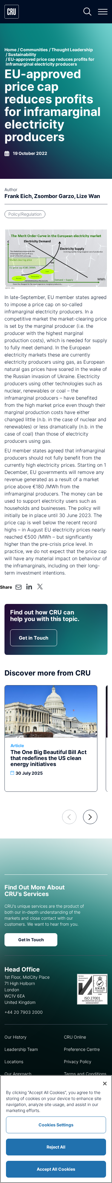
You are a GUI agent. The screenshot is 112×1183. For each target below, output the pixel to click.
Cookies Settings (56, 1124)
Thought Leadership (72, 49)
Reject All (56, 1146)
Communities (34, 49)
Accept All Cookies (56, 1169)
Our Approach (17, 1073)
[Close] (104, 1083)
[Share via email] (19, 587)
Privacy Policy (77, 1061)
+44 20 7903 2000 (23, 1012)
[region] (56, 1129)
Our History (15, 1037)
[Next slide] (90, 817)
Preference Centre (82, 1049)
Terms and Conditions (85, 1073)
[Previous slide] (69, 817)
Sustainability (22, 54)
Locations (13, 1061)
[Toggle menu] (103, 11)
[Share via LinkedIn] (29, 587)
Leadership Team (21, 1049)
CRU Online (75, 1037)
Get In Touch (31, 939)
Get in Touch (33, 638)
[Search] (87, 11)
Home (10, 49)
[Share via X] (40, 587)
